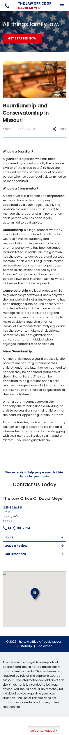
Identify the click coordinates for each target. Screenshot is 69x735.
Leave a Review (16, 545)
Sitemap (26, 646)
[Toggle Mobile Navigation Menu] (62, 5)
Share (62, 129)
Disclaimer (44, 646)
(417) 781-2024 (18, 528)
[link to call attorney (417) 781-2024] (7, 5)
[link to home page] (34, 5)
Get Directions (15, 554)
